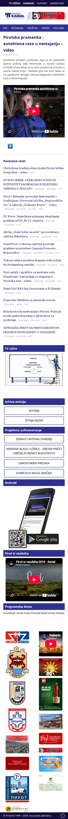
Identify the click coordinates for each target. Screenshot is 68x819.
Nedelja (60, 613)
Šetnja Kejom (34, 420)
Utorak (20, 613)
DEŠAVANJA (17, 28)
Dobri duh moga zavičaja (34, 473)
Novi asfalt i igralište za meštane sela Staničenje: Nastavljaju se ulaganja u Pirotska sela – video (29, 276)
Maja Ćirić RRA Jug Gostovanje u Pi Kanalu (31, 288)
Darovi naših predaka (34, 463)
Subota (51, 613)
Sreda (27, 613)
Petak (44, 613)
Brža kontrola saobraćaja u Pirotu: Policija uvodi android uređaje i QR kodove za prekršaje (32, 316)
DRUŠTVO (32, 28)
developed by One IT (63, 816)
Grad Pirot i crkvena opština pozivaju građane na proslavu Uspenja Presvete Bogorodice (29, 248)
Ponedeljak (9, 613)
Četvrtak (36, 613)
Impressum (57, 3)
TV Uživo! (14, 3)
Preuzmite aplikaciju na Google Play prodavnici (34, 517)
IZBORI (46, 28)
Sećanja (34, 410)
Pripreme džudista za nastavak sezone (29, 300)
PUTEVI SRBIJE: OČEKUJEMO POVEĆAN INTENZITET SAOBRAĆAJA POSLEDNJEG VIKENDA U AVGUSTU (30, 184)
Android (28, 3)
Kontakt (42, 3)
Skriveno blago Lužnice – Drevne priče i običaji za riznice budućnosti (34, 451)
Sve (5, 28)
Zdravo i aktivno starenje (34, 439)
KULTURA (58, 28)
